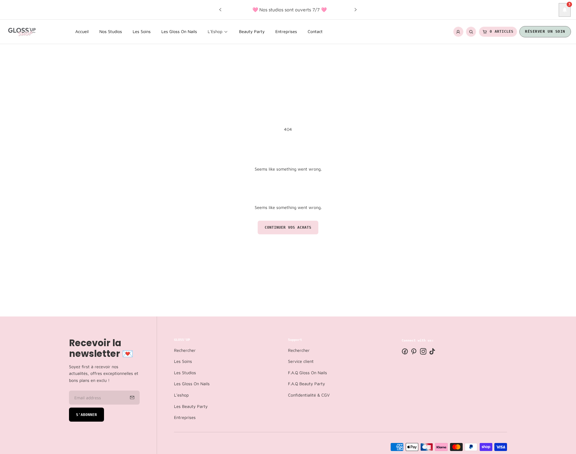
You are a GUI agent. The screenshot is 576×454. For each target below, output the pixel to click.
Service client (301, 361)
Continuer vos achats (288, 227)
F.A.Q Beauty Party (306, 383)
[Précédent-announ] (220, 9)
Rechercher (185, 350)
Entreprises (185, 417)
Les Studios (185, 372)
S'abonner (86, 415)
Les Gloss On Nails (192, 383)
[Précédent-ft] (132, 398)
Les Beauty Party (191, 406)
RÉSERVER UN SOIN (545, 31)
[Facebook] (405, 351)
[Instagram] (423, 351)
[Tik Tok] (432, 351)
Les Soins (183, 361)
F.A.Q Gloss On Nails (307, 372)
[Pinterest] (414, 351)
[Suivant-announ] (355, 9)
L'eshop (181, 395)
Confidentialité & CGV (309, 395)
